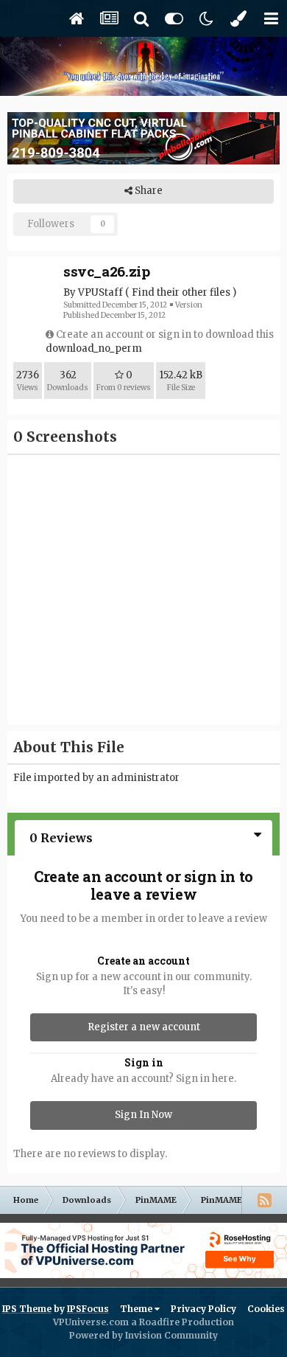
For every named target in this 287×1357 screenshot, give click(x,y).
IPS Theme (27, 1308)
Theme (137, 1308)
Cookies (266, 1308)
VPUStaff (100, 292)
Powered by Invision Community (143, 1335)
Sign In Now (143, 1114)
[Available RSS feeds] (264, 1200)
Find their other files (181, 292)
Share (147, 190)
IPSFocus (88, 1308)
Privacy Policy (203, 1308)
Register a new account (144, 1027)
